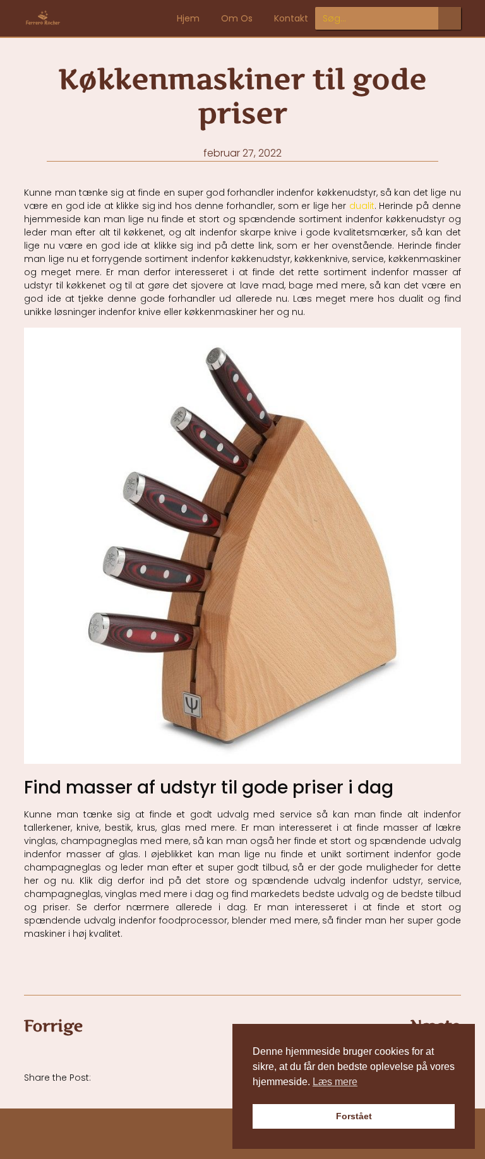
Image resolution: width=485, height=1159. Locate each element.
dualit (361, 205)
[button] (117, 1076)
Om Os (237, 18)
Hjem (188, 18)
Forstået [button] (354, 1116)
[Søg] (449, 18)
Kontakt (291, 18)
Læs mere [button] (335, 1081)
